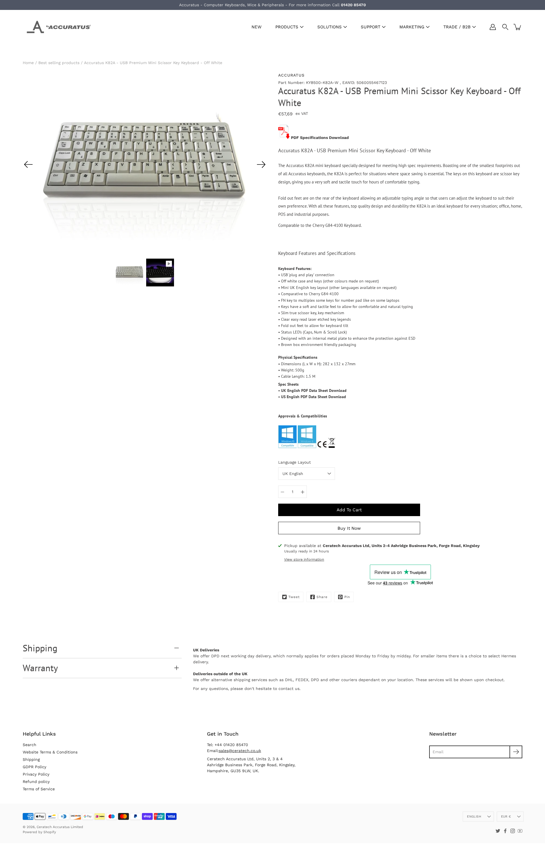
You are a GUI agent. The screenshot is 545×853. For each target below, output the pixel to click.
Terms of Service (39, 789)
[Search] (505, 26)
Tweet (294, 597)
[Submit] (516, 752)
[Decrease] (282, 491)
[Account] (492, 26)
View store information (304, 559)
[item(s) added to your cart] (517, 26)
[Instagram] (512, 831)
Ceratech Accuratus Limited (60, 827)
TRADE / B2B (457, 26)
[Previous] (28, 164)
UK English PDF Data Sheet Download (314, 390)
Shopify (49, 832)
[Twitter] (498, 831)
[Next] (261, 164)
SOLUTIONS (329, 26)
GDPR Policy (34, 767)
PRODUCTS (286, 26)
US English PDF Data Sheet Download (313, 396)
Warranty (40, 668)
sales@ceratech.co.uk (240, 750)
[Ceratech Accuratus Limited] (57, 27)
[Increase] (302, 491)
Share (322, 597)
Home (28, 62)
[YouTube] (520, 831)
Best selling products (58, 62)
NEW (256, 26)
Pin (347, 597)
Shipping (40, 648)
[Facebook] (505, 831)
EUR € (506, 816)
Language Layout (294, 462)
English (474, 816)
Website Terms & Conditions (50, 752)
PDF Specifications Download (320, 137)
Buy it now (349, 528)
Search (29, 744)
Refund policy (36, 781)
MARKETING (411, 26)
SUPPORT (370, 26)
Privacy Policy (36, 774)
